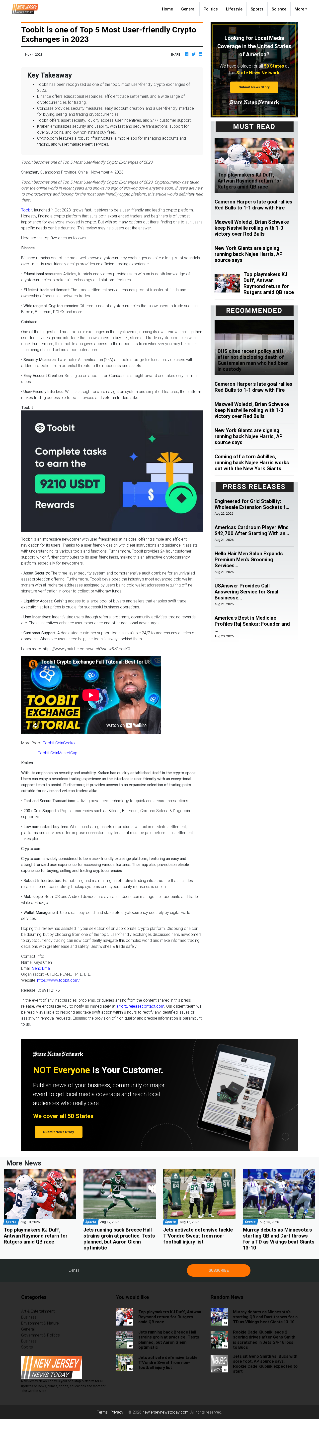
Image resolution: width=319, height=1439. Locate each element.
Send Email (41, 968)
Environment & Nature (40, 1323)
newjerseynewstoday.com (165, 1412)
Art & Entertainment (38, 1311)
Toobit (26, 209)
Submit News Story (254, 87)
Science (279, 8)
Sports (257, 8)
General (188, 8)
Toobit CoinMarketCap (57, 752)
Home (169, 8)
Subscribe (219, 1270)
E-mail (74, 1270)
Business (29, 1317)
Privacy (116, 1412)
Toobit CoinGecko (59, 742)
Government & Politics (40, 1335)
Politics (211, 8)
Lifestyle (234, 8)
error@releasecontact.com (140, 1006)
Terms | (103, 1412)
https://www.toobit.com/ (58, 980)
